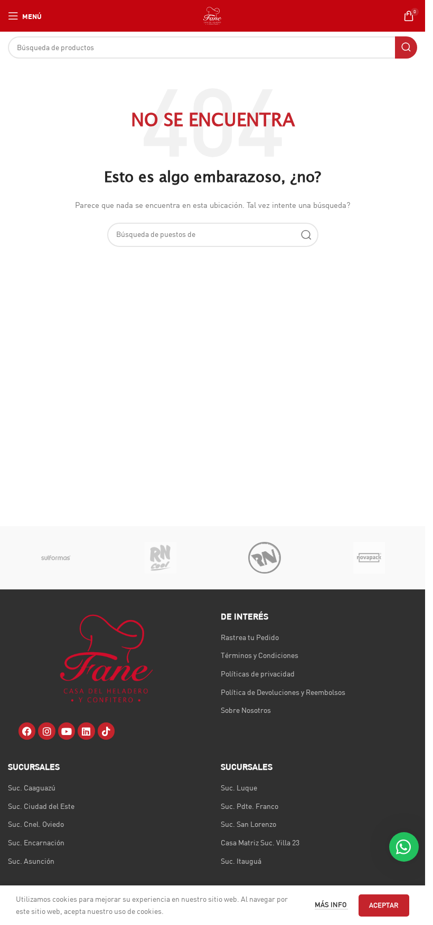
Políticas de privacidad (258, 674)
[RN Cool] (160, 557)
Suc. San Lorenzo (248, 824)
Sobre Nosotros (246, 710)
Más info (331, 904)
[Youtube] (66, 730)
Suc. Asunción (31, 861)
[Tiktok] (106, 730)
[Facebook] (26, 730)
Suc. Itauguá (241, 861)
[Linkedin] (86, 730)
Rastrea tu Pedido (250, 637)
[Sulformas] (56, 557)
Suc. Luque (239, 788)
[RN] (264, 557)
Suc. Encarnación (36, 842)
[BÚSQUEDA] (406, 47)
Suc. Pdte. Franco (249, 806)
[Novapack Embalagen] (369, 557)
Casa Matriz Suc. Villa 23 (260, 842)
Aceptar (384, 905)
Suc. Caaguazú (31, 788)
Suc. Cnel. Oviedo (36, 824)
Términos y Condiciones (259, 655)
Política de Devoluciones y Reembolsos (283, 692)
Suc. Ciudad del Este (41, 806)
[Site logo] (212, 15)
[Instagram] (46, 730)
